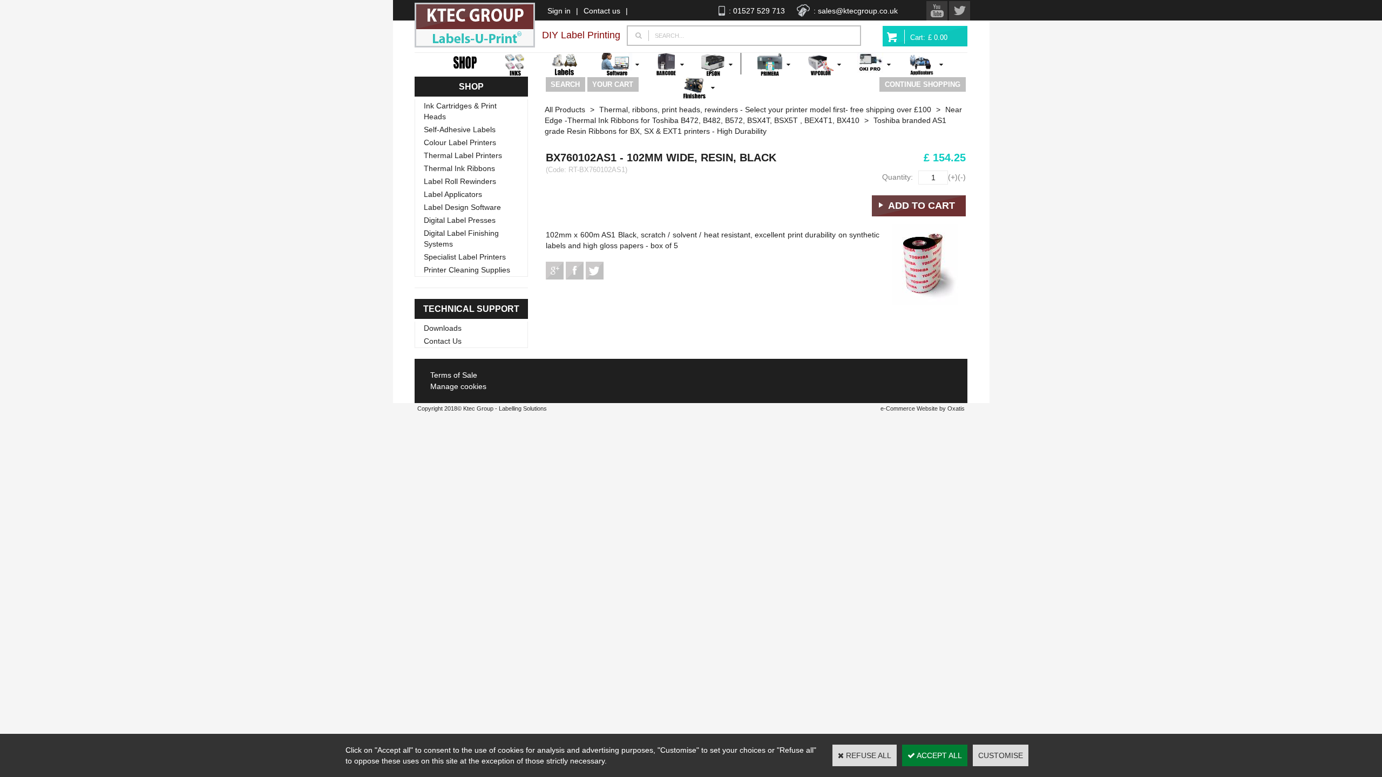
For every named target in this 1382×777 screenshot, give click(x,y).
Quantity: (897, 177)
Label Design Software (462, 207)
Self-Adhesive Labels (460, 129)
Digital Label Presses (460, 220)
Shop (471, 86)
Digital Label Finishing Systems (461, 238)
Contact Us (443, 341)
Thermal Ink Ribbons (459, 168)
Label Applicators (453, 194)
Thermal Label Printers (463, 155)
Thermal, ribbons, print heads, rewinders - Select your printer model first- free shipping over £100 (765, 109)
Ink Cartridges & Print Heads (460, 111)
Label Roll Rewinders (460, 181)
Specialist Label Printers (465, 257)
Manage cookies (458, 386)
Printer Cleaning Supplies (467, 269)
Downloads (443, 328)
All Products (565, 109)
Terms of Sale (453, 375)
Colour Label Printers (460, 142)
